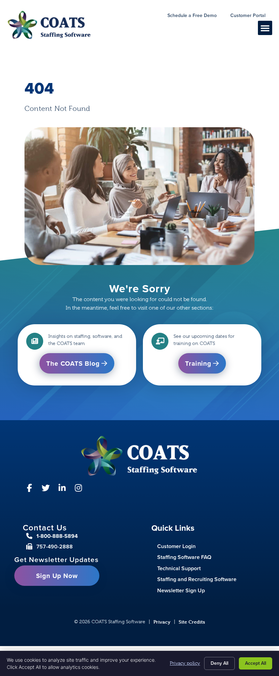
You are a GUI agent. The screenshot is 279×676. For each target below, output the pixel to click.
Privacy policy (185, 663)
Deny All (219, 663)
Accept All (255, 663)
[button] (265, 28)
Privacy (161, 622)
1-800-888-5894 (57, 536)
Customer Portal (251, 16)
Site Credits (192, 622)
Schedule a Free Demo (195, 16)
